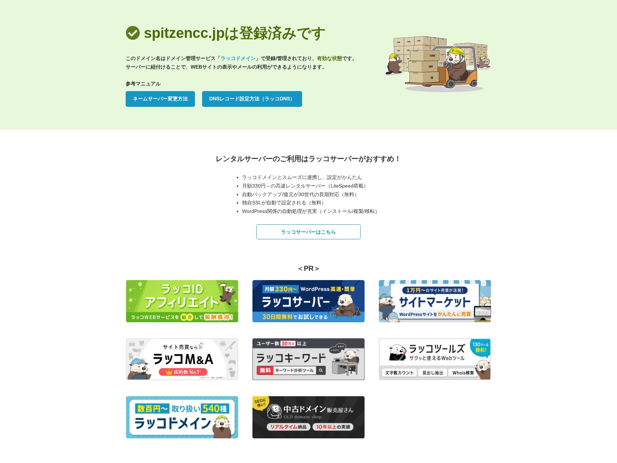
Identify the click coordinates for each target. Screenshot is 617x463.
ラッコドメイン (238, 58)
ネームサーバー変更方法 (160, 98)
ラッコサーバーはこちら (308, 232)
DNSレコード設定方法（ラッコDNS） (252, 98)
